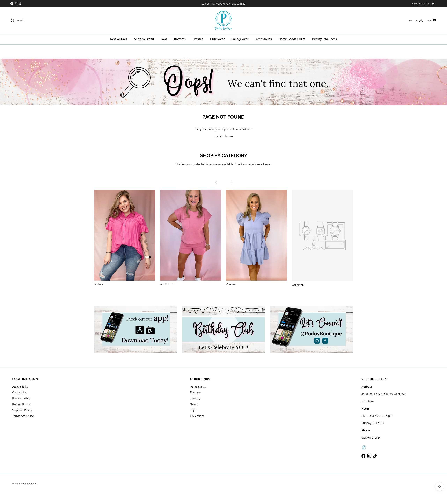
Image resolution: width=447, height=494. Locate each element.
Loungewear (240, 39)
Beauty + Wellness (324, 39)
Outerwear (217, 39)
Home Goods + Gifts (292, 39)
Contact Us (19, 392)
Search (194, 404)
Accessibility (20, 386)
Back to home (224, 136)
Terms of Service (23, 416)
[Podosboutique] (223, 20)
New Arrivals (118, 39)
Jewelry (195, 398)
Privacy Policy (21, 398)
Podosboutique (28, 483)
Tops (164, 39)
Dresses (198, 39)
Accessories (263, 39)
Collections (197, 416)
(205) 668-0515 (371, 437)
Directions (367, 401)
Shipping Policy (22, 410)
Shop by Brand (144, 39)
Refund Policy (21, 404)
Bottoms (180, 39)
